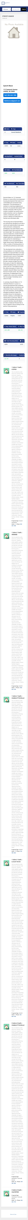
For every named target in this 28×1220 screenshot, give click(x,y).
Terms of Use (13, 1214)
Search (24, 9)
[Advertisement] (14, 68)
